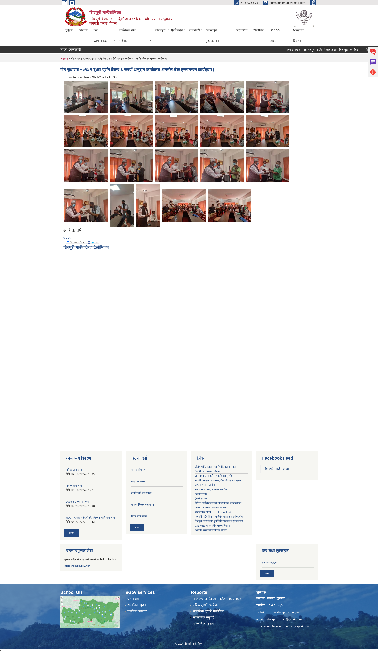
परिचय (83, 30)
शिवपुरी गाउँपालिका (277, 469)
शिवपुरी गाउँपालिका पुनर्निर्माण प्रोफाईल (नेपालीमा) (219, 521)
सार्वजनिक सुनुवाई (203, 617)
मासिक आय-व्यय (74, 469)
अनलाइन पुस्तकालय (212, 35)
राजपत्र (258, 30)
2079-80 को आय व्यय (77, 501)
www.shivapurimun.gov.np (286, 612)
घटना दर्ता (133, 599)
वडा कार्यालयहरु (101, 35)
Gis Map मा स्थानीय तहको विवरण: (213, 525)
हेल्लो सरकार (201, 498)
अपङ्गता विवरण (298, 35)
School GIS (275, 35)
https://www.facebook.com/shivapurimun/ (282, 626)
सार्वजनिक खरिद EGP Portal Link (213, 512)
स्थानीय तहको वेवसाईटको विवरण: (211, 530)
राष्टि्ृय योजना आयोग (205, 484)
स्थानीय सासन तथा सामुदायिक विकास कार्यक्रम (218, 480)
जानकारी (194, 30)
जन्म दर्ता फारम (138, 469)
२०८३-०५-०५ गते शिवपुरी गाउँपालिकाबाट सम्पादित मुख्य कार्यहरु (309, 49)
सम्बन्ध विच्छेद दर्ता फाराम (143, 504)
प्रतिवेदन (177, 30)
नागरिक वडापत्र (137, 611)
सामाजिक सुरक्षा (136, 605)
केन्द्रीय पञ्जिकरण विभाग (207, 471)
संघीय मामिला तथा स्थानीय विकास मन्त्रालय (216, 466)
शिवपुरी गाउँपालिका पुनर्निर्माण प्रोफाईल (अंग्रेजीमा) (219, 516)
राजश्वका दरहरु (269, 562)
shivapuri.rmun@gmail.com (284, 619)
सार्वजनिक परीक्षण (203, 623)
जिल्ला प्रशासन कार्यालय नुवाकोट (211, 507)
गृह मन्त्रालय (201, 494)
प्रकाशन (241, 30)
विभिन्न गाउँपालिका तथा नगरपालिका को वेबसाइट (218, 503)
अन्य (71, 533)
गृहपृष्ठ (69, 30)
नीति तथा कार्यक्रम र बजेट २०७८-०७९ (217, 599)
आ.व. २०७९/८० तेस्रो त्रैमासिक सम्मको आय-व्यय (90, 517)
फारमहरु (160, 30)
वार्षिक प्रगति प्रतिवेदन (206, 605)
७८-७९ (67, 237)
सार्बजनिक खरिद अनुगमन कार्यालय (211, 489)
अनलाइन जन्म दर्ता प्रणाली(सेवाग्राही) (213, 475)
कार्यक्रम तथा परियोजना (127, 35)
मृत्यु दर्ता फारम (138, 481)
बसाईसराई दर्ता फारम (141, 493)
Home (64, 58)
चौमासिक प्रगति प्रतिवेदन (208, 611)
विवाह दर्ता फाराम (139, 516)
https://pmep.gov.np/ (77, 565)
